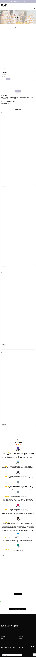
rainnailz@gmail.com (5, 647)
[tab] (18, 91)
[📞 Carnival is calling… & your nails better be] (9, 577)
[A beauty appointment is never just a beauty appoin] (9, 588)
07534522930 (4, 8)
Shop (12, 27)
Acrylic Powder (16, 27)
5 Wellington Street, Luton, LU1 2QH (22, 649)
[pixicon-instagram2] (34, 646)
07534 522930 (12, 647)
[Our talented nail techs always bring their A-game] (9, 562)
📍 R (26, 570)
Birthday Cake (4, 424)
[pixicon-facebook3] (32, 646)
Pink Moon (3, 344)
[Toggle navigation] (34, 5)
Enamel (3, 264)
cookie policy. (18, 655)
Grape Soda (3, 184)
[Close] (34, 1)
